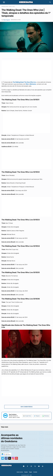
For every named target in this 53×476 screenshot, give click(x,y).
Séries (10, 6)
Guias (13, 6)
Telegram (38, 415)
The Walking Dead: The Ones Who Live (24, 82)
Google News (28, 415)
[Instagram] (31, 466)
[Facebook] (27, 466)
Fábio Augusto (6, 19)
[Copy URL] (35, 55)
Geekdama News (5, 6)
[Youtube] (38, 466)
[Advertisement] (26, 70)
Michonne (33, 84)
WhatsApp (46, 415)
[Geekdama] (26, 2)
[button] (50, 2)
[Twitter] (35, 466)
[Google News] (42, 466)
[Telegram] (32, 55)
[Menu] (4, 2)
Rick (27, 84)
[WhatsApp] (28, 55)
